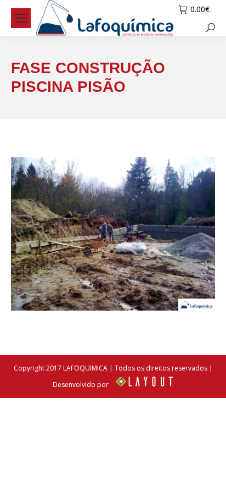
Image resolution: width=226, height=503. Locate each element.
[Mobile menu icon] (21, 18)
